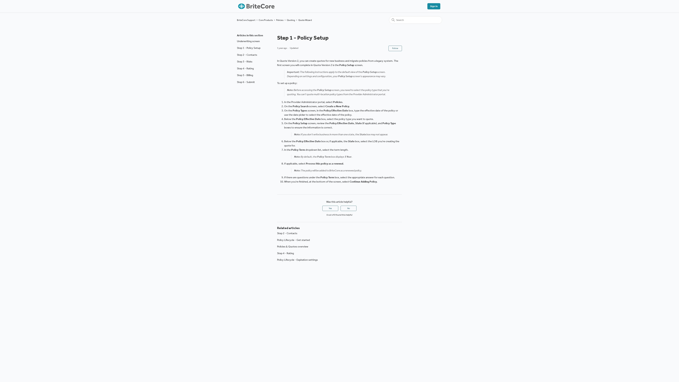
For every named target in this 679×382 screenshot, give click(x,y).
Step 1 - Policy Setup (248, 48)
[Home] (256, 6)
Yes (330, 208)
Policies (279, 20)
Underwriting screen (248, 41)
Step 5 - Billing (245, 75)
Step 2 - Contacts (247, 54)
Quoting (291, 20)
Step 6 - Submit (246, 82)
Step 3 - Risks (244, 61)
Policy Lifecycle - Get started (293, 240)
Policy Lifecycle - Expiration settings (297, 259)
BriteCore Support (246, 20)
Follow (395, 48)
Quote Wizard (305, 20)
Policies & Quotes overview (292, 246)
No (348, 208)
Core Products (266, 20)
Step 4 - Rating (245, 68)
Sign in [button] (434, 6)
